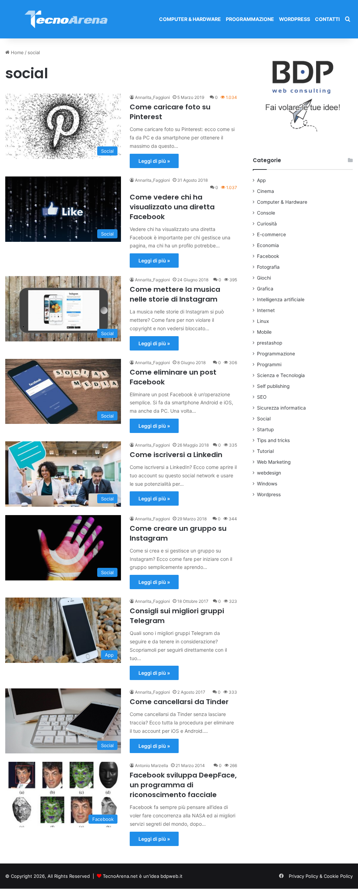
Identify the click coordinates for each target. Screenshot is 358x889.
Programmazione (250, 19)
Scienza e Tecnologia (281, 375)
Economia (268, 245)
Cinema (265, 191)
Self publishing (273, 386)
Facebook (268, 256)
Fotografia (268, 267)
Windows (267, 483)
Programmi (269, 364)
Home (16, 52)
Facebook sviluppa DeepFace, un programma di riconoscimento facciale (183, 785)
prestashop (269, 343)
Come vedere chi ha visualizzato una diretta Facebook (172, 207)
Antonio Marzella (151, 765)
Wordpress (294, 19)
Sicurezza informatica (281, 408)
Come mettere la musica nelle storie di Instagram (175, 294)
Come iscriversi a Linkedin (176, 455)
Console (266, 213)
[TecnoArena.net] (66, 19)
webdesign (269, 473)
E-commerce (271, 234)
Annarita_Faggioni (152, 97)
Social (264, 418)
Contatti (327, 19)
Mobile (264, 332)
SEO (261, 397)
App (261, 180)
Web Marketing (274, 462)
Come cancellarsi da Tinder (179, 702)
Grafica (265, 288)
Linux (263, 321)
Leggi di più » (154, 161)
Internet (266, 310)
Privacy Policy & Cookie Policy (321, 876)
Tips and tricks (273, 440)
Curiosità (267, 223)
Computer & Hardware (190, 19)
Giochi (264, 278)
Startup (265, 429)
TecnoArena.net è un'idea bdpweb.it (142, 876)
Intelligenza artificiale (281, 299)
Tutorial (265, 451)
